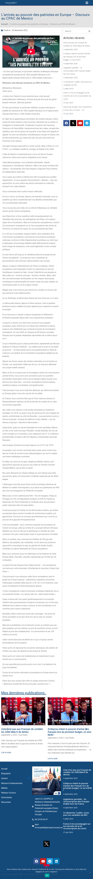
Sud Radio (23, 735)
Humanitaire (6, 797)
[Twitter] (73, 123)
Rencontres (6, 802)
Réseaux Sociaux (8, 793)
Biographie (5, 773)
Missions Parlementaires (11, 783)
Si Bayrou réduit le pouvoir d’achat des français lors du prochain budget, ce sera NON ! (76, 56)
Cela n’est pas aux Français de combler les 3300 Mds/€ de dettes (22, 730)
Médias (4, 788)
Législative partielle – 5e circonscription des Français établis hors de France (77, 71)
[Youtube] (80, 123)
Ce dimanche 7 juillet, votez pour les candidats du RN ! (76, 813)
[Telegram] (87, 123)
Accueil (4, 24)
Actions (4, 778)
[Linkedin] (56, 861)
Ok (47, 875)
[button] (7, 729)
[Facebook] (66, 123)
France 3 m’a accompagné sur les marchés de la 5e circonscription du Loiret (77, 96)
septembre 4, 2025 (9, 735)
